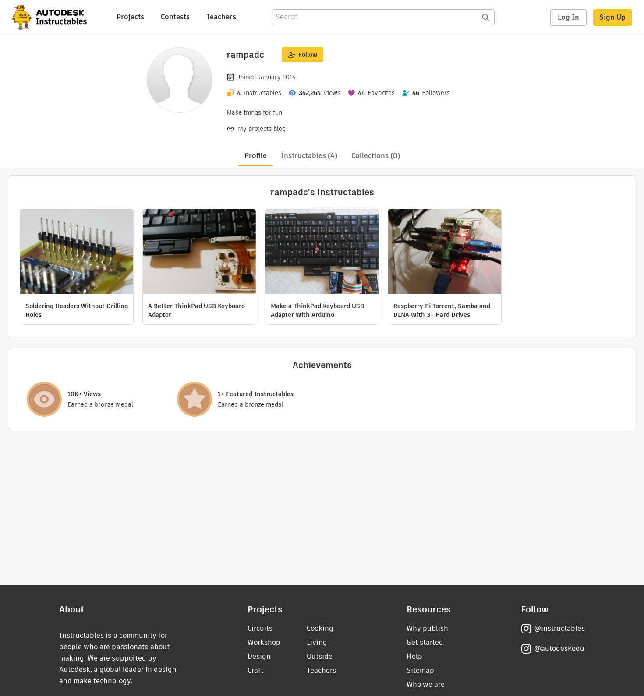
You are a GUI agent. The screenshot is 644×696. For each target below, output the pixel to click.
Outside (320, 656)
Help (414, 656)
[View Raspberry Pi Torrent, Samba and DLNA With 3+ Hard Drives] (444, 252)
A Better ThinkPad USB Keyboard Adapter (196, 310)
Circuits (260, 628)
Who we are (426, 684)
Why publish (427, 628)
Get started (425, 642)
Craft (255, 670)
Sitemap (420, 670)
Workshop (264, 642)
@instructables (559, 628)
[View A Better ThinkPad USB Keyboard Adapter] (199, 252)
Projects (130, 17)
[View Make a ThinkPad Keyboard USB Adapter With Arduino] (322, 252)
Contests (175, 17)
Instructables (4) (309, 156)
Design (259, 656)
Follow (307, 54)
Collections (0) (375, 156)
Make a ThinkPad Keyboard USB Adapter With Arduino (317, 310)
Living (317, 642)
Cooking (320, 628)
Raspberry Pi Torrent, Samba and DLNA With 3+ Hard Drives (441, 310)
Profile (255, 156)
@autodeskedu (559, 648)
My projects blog (262, 128)
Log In (568, 17)
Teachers (221, 17)
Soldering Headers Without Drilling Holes (76, 310)
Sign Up (612, 17)
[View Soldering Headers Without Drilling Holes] (76, 252)
